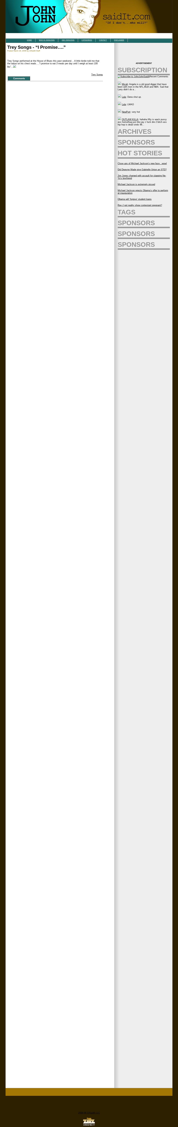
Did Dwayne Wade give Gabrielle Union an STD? (142, 169)
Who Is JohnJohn (47, 40)
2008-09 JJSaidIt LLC (89, 1112)
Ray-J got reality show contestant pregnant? (140, 205)
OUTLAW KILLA (130, 119)
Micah (125, 84)
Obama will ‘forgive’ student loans (135, 199)
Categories (87, 40)
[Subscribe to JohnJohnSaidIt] (133, 76)
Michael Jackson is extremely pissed (136, 184)
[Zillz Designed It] (89, 1125)
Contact (103, 40)
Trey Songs (97, 74)
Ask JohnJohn (68, 40)
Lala (124, 97)
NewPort (126, 112)
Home (29, 40)
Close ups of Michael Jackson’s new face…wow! (142, 163)
